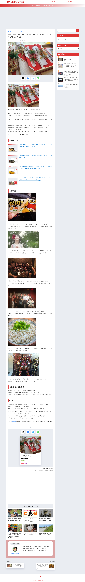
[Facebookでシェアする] (28, 78)
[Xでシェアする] (23, 78)
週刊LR (51, 468)
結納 (46, 470)
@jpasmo (14, 421)
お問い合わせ (54, 1)
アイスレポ (66, 1)
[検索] (77, 30)
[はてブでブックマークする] (33, 78)
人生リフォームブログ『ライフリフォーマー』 (42, 5)
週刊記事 (51, 470)
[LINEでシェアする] (38, 78)
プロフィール (47, 1)
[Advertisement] (42, 18)
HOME (43, 577)
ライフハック (76, 1)
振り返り (41, 470)
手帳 (71, 1)
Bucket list (60, 1)
